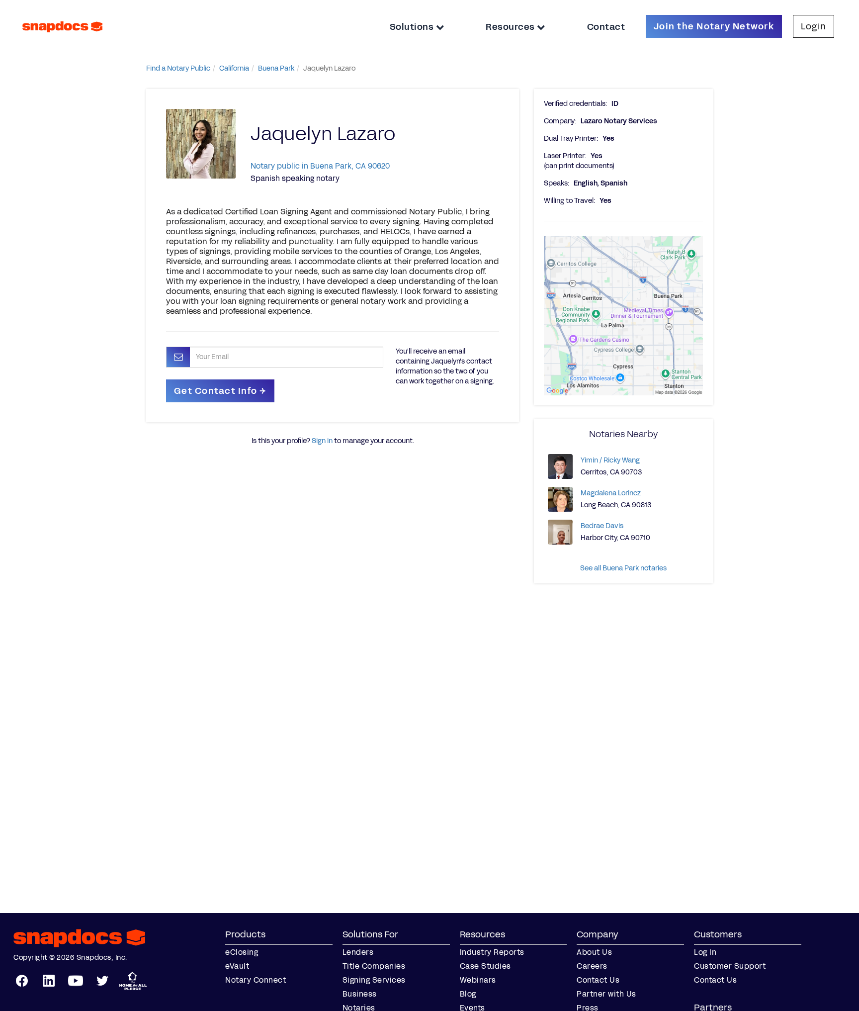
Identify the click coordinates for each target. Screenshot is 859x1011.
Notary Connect (255, 980)
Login (813, 26)
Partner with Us (606, 994)
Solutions (413, 26)
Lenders (358, 952)
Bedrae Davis (602, 526)
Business (360, 994)
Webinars (478, 980)
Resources (511, 26)
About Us (594, 952)
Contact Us (598, 980)
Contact (606, 26)
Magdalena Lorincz (611, 493)
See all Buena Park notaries (623, 568)
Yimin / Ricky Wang (610, 460)
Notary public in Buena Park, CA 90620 (320, 166)
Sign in (322, 441)
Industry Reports (492, 952)
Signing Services (374, 980)
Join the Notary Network (714, 26)
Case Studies (485, 966)
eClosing (241, 952)
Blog (468, 994)
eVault (237, 966)
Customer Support (730, 966)
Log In (705, 952)
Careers (592, 966)
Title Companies (374, 966)
